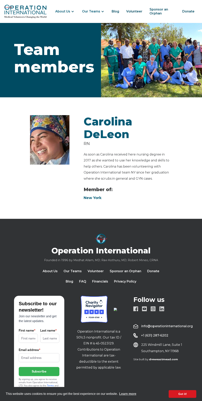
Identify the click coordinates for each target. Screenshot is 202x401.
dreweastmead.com (163, 359)
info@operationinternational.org (167, 326)
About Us (62, 11)
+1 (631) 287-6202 (154, 335)
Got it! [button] (182, 393)
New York (93, 198)
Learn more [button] (127, 393)
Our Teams (91, 11)
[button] (64, 11)
